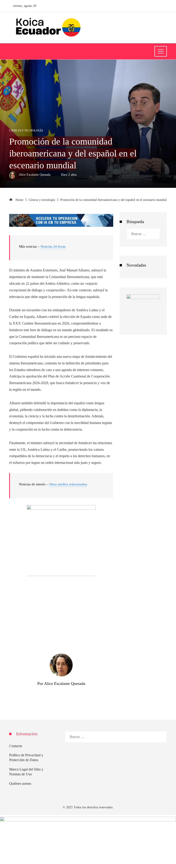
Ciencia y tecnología (26, 130)
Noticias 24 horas (53, 246)
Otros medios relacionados (68, 484)
